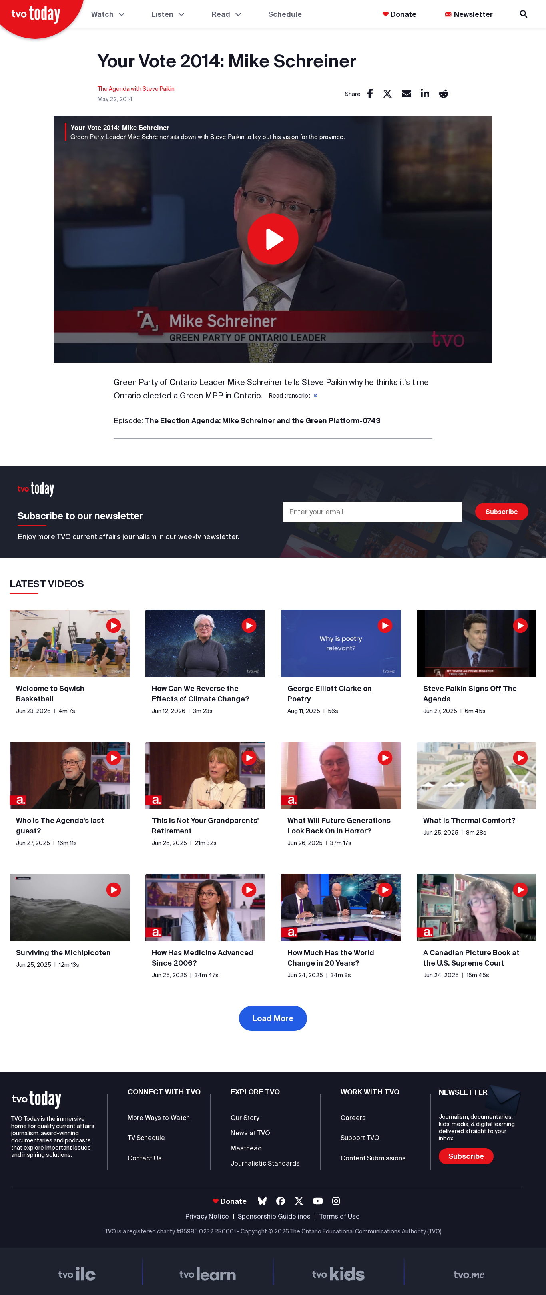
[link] (370, 94)
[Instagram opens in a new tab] (336, 1201)
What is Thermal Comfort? (469, 820)
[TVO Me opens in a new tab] (469, 1271)
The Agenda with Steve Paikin (136, 89)
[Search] (524, 14)
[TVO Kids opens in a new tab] (338, 1271)
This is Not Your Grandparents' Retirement (205, 825)
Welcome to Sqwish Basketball (50, 693)
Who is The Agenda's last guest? (60, 825)
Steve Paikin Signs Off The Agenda (470, 693)
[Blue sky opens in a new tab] (262, 1201)
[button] (292, 395)
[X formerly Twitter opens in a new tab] (299, 1201)
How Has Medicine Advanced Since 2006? (202, 957)
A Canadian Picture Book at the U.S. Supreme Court (471, 957)
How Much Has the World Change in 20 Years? (330, 957)
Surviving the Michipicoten (63, 952)
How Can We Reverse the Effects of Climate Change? (200, 693)
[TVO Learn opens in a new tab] (207, 1271)
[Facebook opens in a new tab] (280, 1201)
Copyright (254, 1231)
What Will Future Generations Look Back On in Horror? (339, 825)
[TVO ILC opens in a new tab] (77, 1271)
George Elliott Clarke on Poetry (329, 693)
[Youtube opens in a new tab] (318, 1201)
